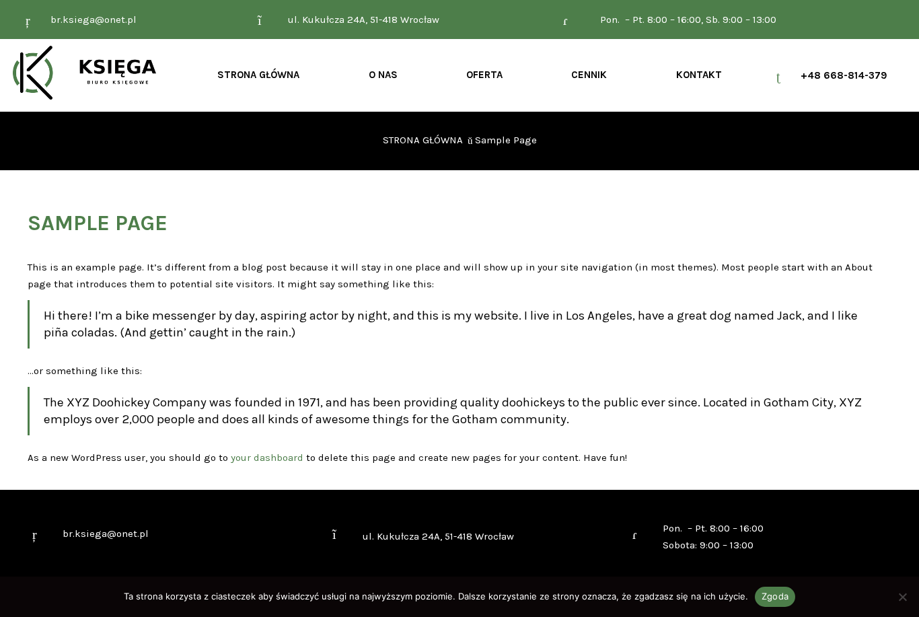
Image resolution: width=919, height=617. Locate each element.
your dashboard (267, 457)
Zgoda (775, 596)
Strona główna (423, 140)
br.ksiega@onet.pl (93, 19)
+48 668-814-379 (844, 75)
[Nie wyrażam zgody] (902, 597)
